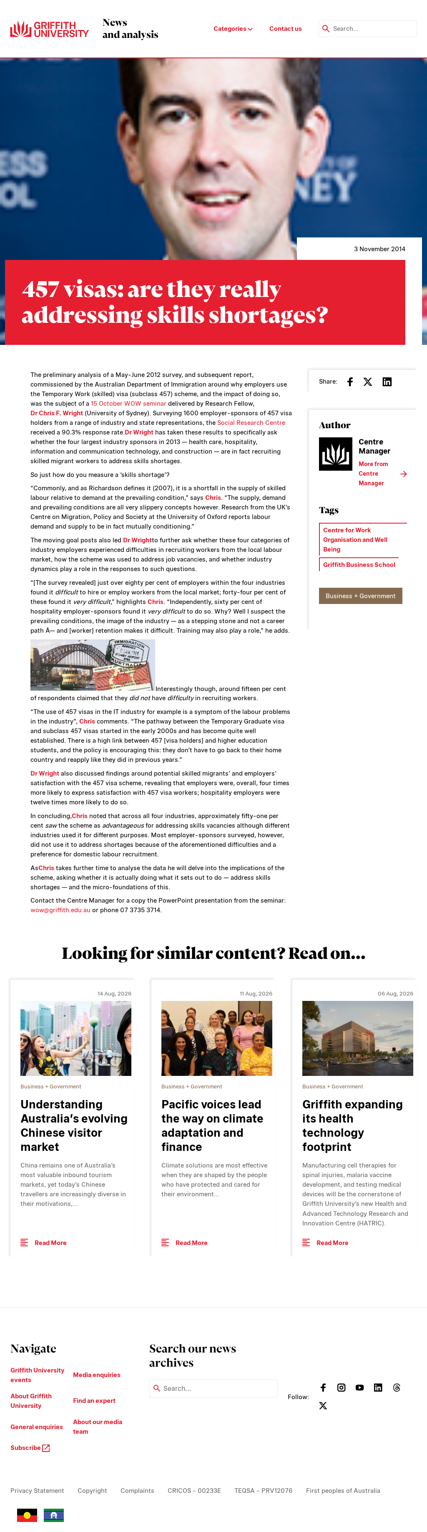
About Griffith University (31, 1401)
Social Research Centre (251, 423)
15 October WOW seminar (128, 403)
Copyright (92, 1491)
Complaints (137, 1491)
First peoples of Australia (343, 1491)
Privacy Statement (37, 1491)
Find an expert (94, 1401)
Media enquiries (97, 1375)
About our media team (97, 1426)
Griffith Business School (359, 565)
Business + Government (361, 596)
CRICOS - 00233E (194, 1491)
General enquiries (36, 1427)
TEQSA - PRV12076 (263, 1491)
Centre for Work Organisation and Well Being (355, 539)
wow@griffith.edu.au (60, 910)
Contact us (285, 28)
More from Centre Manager (373, 474)
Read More (51, 1243)
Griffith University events (37, 1375)
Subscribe (26, 1448)
